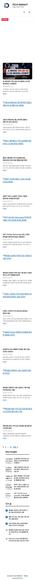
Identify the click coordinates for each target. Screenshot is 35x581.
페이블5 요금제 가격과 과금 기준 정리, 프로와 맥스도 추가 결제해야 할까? (19, 532)
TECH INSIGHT (20, 4)
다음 (15, 447)
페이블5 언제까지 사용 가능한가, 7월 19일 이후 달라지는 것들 (18, 511)
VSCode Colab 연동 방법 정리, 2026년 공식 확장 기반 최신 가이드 (19, 540)
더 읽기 (4, 94)
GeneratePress (18, 578)
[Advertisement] (17, 41)
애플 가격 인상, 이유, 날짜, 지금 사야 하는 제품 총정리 (19, 518)
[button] (24, 12)
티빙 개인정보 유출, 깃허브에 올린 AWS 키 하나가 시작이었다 (18, 524)
